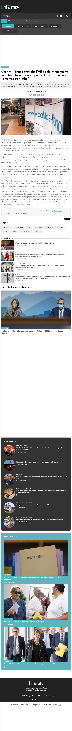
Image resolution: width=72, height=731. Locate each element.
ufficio (50, 227)
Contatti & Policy (24, 696)
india (5, 231)
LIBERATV (29, 91)
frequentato (25, 231)
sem (29, 227)
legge (14, 231)
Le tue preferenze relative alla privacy (44, 705)
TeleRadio (54, 26)
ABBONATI (7, 16)
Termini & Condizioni (39, 696)
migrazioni (19, 227)
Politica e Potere (23, 26)
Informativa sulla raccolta (19, 705)
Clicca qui (58, 211)
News (4, 21)
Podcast (20, 21)
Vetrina (28, 21)
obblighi (38, 231)
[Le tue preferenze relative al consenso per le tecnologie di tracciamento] (3, 729)
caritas (60, 227)
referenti (7, 227)
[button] (32, 699)
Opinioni (12, 21)
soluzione (38, 227)
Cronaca (8, 26)
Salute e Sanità (40, 26)
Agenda (37, 21)
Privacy (51, 696)
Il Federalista (9, 31)
